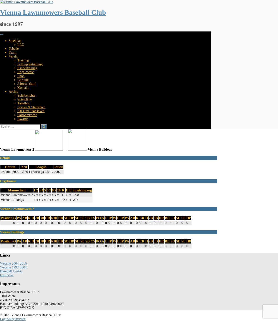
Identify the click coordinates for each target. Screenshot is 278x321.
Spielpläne (24, 99)
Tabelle (14, 48)
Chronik (23, 80)
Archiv (13, 91)
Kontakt (22, 87)
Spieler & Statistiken (31, 107)
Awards (22, 119)
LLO (20, 44)
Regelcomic (25, 72)
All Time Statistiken (31, 111)
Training (23, 60)
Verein (13, 56)
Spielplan (15, 41)
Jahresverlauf (26, 84)
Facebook (6, 275)
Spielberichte (26, 95)
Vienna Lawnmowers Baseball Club (53, 12)
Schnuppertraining (30, 64)
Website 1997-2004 (13, 267)
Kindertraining (27, 68)
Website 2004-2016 (13, 263)
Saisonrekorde (27, 115)
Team (12, 52)
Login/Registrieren (13, 319)
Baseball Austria (11, 271)
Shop (21, 76)
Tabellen (23, 103)
